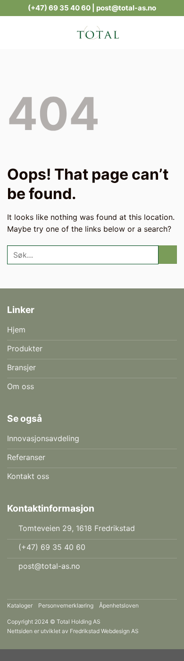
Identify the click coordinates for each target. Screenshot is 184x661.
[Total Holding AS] (97, 32)
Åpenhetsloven (119, 605)
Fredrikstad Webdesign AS (104, 631)
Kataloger (20, 605)
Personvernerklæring (65, 605)
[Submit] (168, 254)
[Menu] (12, 32)
